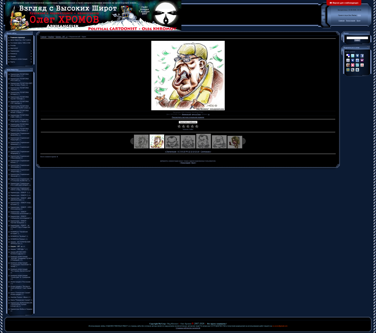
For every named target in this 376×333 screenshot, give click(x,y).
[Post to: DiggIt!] (357, 56)
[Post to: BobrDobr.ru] (348, 65)
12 (189, 151)
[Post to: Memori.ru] (352, 65)
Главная (342, 20)
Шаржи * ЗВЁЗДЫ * (18, 249)
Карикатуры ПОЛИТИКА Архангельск (20, 75)
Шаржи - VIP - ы (16, 246)
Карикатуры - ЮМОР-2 (19, 195)
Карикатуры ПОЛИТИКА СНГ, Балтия (20, 102)
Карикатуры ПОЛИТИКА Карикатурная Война (20, 129)
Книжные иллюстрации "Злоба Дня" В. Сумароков (20, 276)
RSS (359, 15)
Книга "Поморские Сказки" (20, 300)
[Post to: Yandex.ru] (362, 65)
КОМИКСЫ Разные (18, 239)
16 (198, 151)
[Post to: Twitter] (352, 56)
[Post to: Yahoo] (362, 60)
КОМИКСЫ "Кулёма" (18, 236)
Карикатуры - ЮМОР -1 (19, 192)
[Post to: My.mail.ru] (348, 70)
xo (208, 114)
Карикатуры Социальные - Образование (20, 157)
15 (196, 151)
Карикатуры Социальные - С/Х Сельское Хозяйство (21, 179)
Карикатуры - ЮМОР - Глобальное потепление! (20, 212)
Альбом (51, 37)
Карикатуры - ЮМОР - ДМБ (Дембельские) (21, 199)
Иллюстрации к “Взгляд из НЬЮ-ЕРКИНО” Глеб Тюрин (21, 287)
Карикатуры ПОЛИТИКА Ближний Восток (20, 125)
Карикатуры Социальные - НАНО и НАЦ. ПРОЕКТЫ (20, 189)
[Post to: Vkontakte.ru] (357, 70)
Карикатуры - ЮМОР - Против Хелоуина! (19, 221)
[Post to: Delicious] (348, 56)
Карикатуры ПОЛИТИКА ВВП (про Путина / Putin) (21, 84)
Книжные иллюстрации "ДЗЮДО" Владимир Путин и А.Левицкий (21, 258)
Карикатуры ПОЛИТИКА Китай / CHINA (20, 111)
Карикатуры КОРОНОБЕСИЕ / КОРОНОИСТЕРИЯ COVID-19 (21, 304)
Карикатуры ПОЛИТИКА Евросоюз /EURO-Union (20, 107)
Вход (358, 20)
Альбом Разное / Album (19, 297)
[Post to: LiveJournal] (352, 70)
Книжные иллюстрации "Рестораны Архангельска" (21, 270)
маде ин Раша (196, 114)
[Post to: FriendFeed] (357, 60)
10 (184, 151)
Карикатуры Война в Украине (21, 309)
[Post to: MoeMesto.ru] (357, 65)
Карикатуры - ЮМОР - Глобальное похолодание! (20, 217)
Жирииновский (186, 114)
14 (194, 151)
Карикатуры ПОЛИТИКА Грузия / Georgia (20, 98)
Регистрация (350, 20)
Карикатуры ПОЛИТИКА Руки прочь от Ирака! (20, 120)
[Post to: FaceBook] (362, 56)
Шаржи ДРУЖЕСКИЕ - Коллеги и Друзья (19, 253)
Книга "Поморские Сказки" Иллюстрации (20, 293)
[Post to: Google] (348, 60)
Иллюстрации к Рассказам (20, 282)
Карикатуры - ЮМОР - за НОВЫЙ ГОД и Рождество (20, 226)
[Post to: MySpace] (352, 60)
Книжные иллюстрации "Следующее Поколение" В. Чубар (21, 264)
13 (191, 151)
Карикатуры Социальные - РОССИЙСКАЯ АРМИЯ (20, 184)
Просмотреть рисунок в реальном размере (188, 117)
